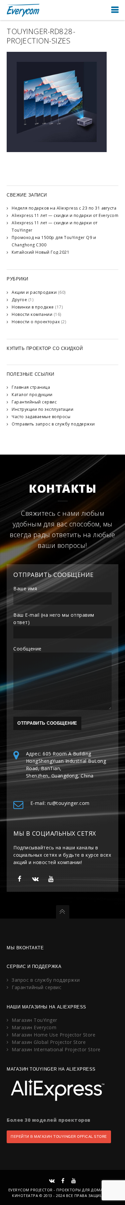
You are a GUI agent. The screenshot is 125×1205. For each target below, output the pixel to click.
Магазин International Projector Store (56, 1049)
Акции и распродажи (34, 292)
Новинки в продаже (33, 307)
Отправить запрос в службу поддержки (53, 424)
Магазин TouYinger (34, 1020)
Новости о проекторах (36, 322)
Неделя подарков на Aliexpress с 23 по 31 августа (64, 208)
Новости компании (32, 314)
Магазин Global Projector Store (49, 1042)
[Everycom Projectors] (23, 10)
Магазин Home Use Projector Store (53, 1035)
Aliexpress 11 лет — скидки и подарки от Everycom (65, 215)
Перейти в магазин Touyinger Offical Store (59, 1136)
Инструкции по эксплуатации (42, 409)
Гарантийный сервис (34, 402)
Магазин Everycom (34, 1027)
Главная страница (31, 387)
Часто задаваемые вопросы (41, 416)
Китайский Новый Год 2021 (40, 252)
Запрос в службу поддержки (46, 980)
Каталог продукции (32, 394)
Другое (19, 300)
